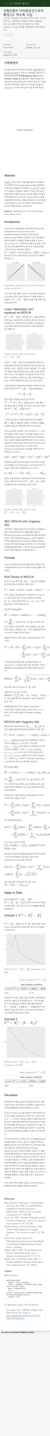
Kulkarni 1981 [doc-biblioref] (32, 468)
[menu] (6, 3)
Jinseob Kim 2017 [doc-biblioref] (12, 243)
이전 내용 (8, 87)
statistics (8, 35)
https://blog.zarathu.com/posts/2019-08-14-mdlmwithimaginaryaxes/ (23, 1316)
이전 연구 (8, 182)
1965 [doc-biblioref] (7, 715)
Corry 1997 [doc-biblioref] (14, 451)
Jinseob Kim (8, 47)
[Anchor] (20, 62)
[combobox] (44, 3)
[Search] (45, 3)
